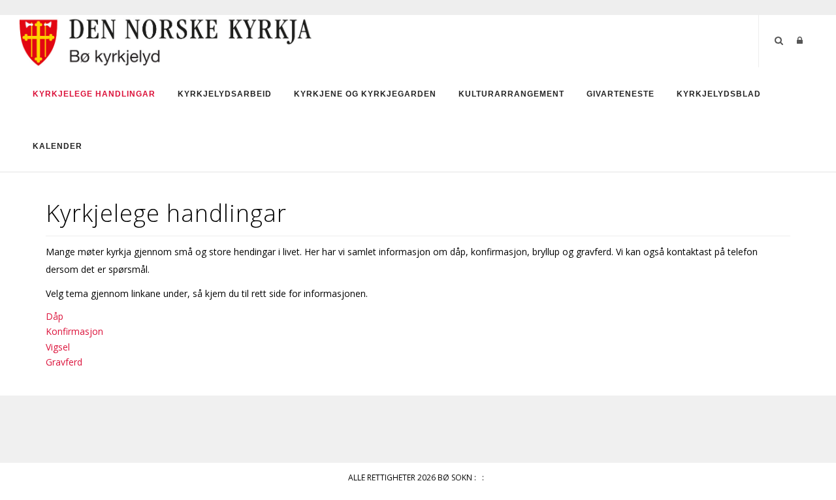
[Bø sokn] (166, 40)
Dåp (54, 316)
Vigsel (58, 347)
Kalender (57, 146)
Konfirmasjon (74, 331)
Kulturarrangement (511, 94)
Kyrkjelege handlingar (94, 94)
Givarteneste (620, 94)
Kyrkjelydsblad (719, 94)
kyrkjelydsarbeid (225, 94)
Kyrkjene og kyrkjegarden (365, 94)
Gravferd (64, 362)
